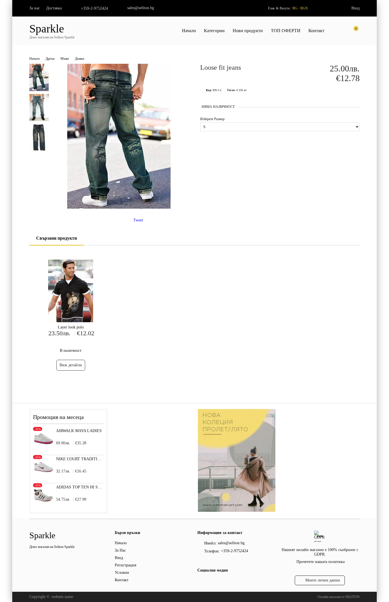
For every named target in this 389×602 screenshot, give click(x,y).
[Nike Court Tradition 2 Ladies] (44, 475)
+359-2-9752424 (94, 8)
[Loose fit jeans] (119, 207)
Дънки (79, 59)
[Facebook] (200, 582)
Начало (189, 30)
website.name (62, 597)
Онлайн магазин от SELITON (339, 597)
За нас (34, 8)
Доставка (54, 8)
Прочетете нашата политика (320, 562)
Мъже (64, 59)
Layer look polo (71, 327)
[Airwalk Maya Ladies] (44, 447)
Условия (122, 572)
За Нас (120, 550)
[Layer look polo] (70, 291)
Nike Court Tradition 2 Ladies (80, 459)
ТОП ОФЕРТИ (285, 30)
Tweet (138, 220)
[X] (210, 581)
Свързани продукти (56, 238)
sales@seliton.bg (140, 8)
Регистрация (125, 565)
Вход (355, 8)
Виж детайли (71, 365)
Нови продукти (248, 30)
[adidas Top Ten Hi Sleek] (44, 504)
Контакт (316, 30)
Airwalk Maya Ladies (79, 431)
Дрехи (50, 59)
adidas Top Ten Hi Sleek (80, 487)
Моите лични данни (322, 580)
